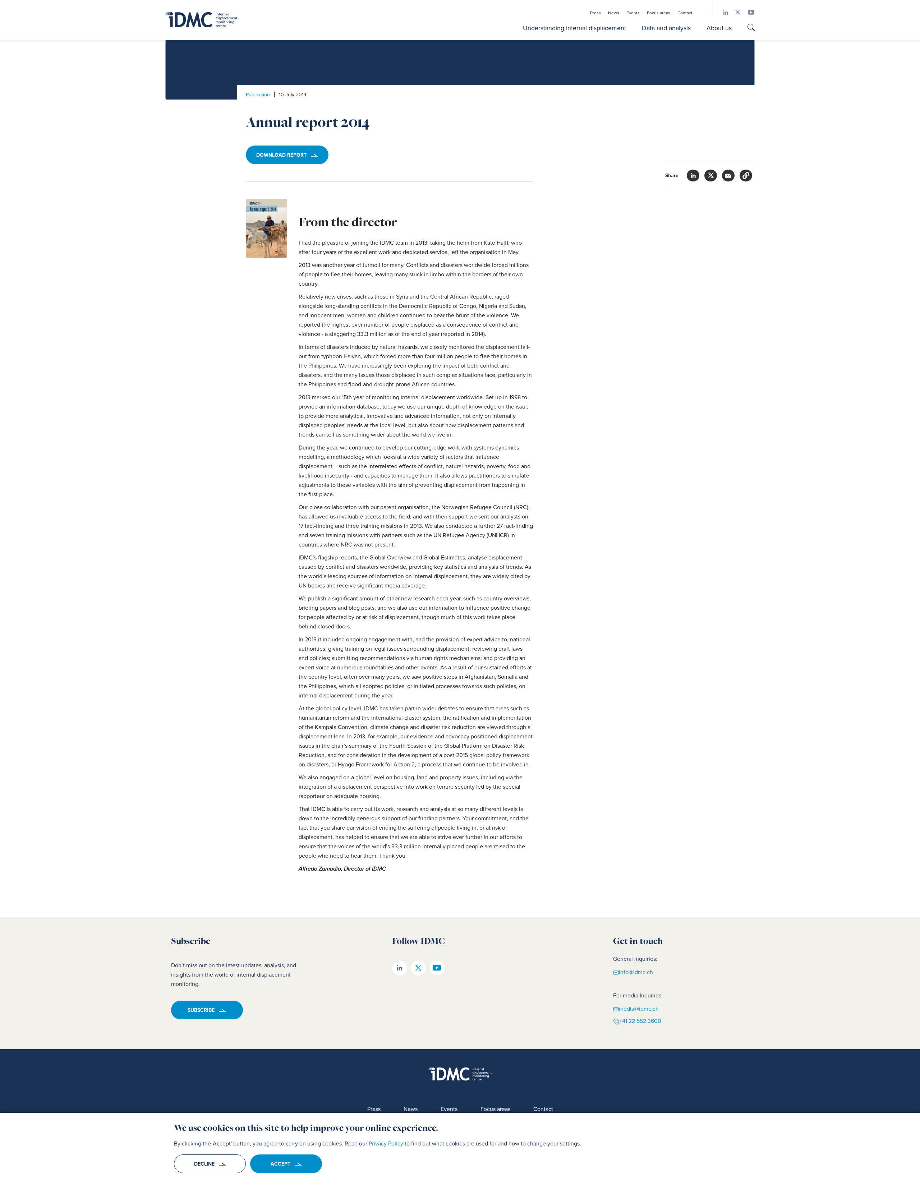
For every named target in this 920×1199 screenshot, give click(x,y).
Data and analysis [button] (666, 27)
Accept (280, 1163)
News (613, 12)
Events (633, 12)
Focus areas (658, 12)
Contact (685, 12)
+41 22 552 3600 (640, 1021)
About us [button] (719, 27)
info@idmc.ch (636, 972)
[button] (746, 175)
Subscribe (201, 1010)
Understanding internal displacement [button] (574, 27)
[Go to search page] (751, 28)
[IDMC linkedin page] (722, 12)
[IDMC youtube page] (747, 12)
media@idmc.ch (639, 1008)
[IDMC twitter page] (734, 12)
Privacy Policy (386, 1143)
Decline (204, 1163)
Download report (281, 154)
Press (595, 12)
